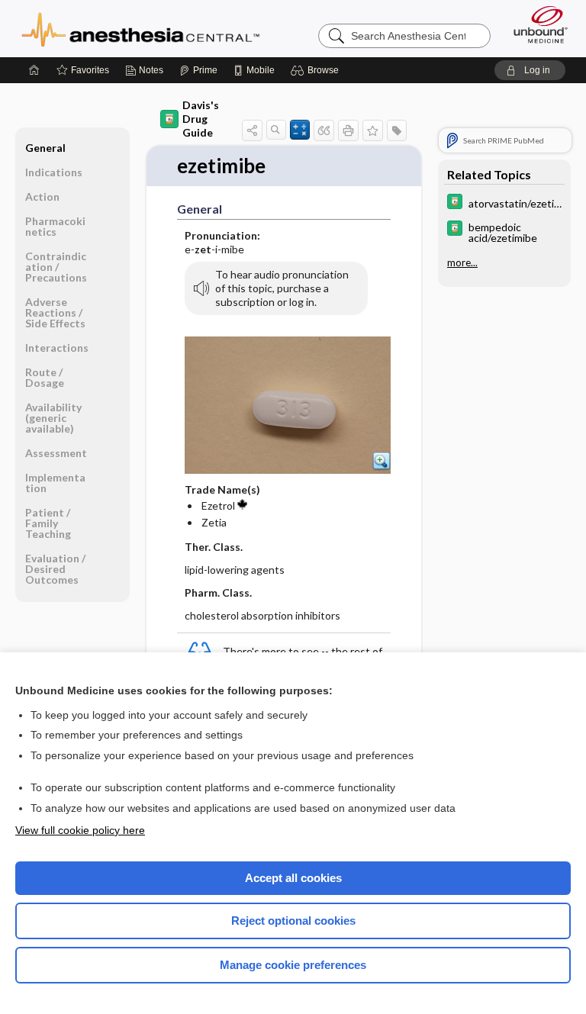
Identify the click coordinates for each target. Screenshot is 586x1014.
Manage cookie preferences (293, 964)
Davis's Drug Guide (200, 118)
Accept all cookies (293, 877)
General (45, 147)
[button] (317, 70)
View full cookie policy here (80, 830)
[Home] (34, 70)
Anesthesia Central (141, 28)
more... (462, 262)
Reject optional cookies (293, 920)
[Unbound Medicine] (535, 24)
